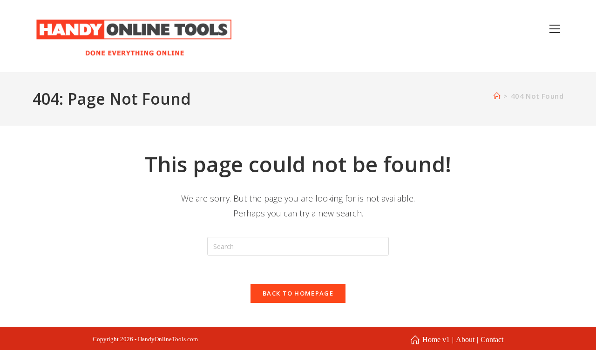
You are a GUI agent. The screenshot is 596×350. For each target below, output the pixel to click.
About (465, 339)
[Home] (497, 96)
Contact (492, 339)
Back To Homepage (298, 293)
